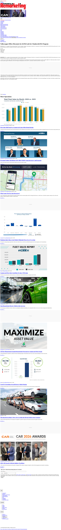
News (1, 36)
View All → (2, 467)
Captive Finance (2, 26)
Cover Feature (4, 0)
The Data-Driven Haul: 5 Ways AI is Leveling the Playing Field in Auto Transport (20, 417)
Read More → (2, 131)
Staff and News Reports (8, 158)
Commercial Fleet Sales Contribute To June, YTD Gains (14, 273)
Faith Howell (7, 461)
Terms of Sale (11, 529)
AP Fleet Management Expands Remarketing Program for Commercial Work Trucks (21, 351)
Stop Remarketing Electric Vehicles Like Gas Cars (12, 306)
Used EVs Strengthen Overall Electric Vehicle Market (13, 384)
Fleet (1, 29)
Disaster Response (3, 27)
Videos (5, 36)
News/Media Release (8, 191)
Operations (10, 0)
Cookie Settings (14, 37)
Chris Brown (7, 125)
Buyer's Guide (16, 36)
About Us (1, 37)
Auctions (7, 0)
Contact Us (18, 37)
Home (1, 41)
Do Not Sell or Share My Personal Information (20, 529)
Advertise (9, 37)
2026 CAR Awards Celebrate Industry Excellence (12, 463)
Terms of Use (7, 529)
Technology (2, 33)
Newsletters (2, 2)
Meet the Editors (5, 37)
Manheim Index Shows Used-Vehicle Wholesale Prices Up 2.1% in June (17, 240)
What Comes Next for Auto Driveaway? (10, 193)
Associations (2, 20)
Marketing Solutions (23, 37)
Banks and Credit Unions (4, 24)
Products (12, 36)
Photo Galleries (9, 36)
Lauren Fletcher (7, 349)
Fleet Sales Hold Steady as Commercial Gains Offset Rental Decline (17, 127)
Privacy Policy (2, 529)
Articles (3, 36)
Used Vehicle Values (3, 34)
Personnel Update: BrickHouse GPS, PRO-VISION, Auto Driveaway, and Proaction (20, 160)
